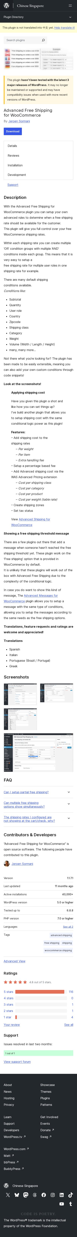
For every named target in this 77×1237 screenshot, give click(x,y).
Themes (45, 1091)
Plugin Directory (14, 17)
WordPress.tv (15, 1137)
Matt (9, 1156)
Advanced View (14, 961)
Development (17, 175)
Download (12, 131)
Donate (47, 1130)
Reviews (13, 155)
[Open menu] (71, 5)
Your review (12, 1025)
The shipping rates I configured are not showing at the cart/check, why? (29, 819)
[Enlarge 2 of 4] (68, 688)
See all (68, 1025)
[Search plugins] (43, 40)
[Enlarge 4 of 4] (68, 738)
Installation (15, 165)
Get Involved (49, 1117)
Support (12, 185)
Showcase (47, 1085)
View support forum (17, 1062)
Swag (46, 1137)
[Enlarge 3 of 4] (32, 713)
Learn (7, 1117)
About (8, 1085)
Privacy (9, 1105)
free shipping (51, 942)
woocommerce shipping (58, 950)
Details (12, 146)
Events (45, 1123)
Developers (11, 1130)
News (8, 1091)
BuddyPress (14, 1169)
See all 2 (68, 926)
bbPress (11, 1162)
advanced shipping (61, 935)
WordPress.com (16, 1149)
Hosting (9, 1098)
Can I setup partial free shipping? (26, 792)
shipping (67, 942)
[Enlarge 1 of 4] (32, 688)
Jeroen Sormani (19, 121)
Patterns (46, 1105)
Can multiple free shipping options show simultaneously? (24, 804)
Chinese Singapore (25, 1186)
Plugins (45, 1098)
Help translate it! (64, 27)
